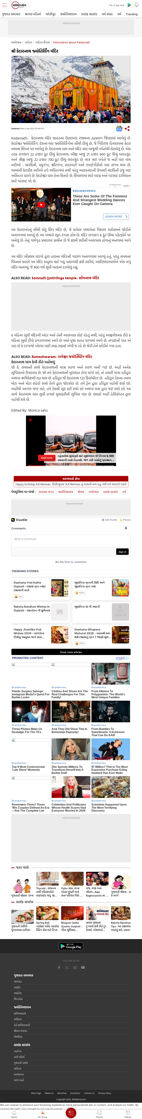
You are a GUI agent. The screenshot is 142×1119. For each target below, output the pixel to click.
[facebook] (59, 967)
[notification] (136, 4)
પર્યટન (28, 42)
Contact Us (89, 1093)
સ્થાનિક (18, 993)
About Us (49, 1093)
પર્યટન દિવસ (43, 42)
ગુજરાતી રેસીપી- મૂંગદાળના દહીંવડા (20, 928)
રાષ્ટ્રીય (17, 987)
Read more (46, 457)
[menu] (5, 5)
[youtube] (75, 967)
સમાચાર (18, 982)
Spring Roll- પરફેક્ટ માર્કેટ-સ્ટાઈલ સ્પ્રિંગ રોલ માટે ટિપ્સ (47, 926)
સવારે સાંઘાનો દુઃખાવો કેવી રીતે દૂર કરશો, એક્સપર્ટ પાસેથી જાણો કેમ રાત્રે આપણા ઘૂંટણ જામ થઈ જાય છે (97, 926)
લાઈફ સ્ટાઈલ (89, 14)
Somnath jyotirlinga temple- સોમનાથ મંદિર (65, 278)
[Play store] (129, 4)
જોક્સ (81, 492)
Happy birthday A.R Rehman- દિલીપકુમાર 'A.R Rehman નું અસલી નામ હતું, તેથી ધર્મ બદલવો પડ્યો (71, 484)
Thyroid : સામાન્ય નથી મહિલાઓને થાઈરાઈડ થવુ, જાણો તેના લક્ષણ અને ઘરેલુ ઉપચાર (47, 891)
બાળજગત (19, 1074)
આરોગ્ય (17, 1051)
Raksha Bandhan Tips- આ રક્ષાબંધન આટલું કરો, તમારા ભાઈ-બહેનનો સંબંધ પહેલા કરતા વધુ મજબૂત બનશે (121, 926)
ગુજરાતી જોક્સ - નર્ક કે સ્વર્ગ (121, 893)
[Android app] (71, 946)
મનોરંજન (16, 42)
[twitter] (67, 967)
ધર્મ (119, 14)
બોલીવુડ (51, 14)
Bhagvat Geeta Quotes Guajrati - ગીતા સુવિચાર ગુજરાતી (71, 926)
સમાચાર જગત (46, 492)
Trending (132, 14)
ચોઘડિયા (18, 1037)
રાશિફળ (18, 1019)
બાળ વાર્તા (19, 1080)
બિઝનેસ (18, 999)
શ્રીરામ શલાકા (20, 1031)
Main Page (36, 1093)
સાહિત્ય (17, 1069)
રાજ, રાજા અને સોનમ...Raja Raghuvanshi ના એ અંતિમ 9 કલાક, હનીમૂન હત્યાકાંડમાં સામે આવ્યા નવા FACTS (97, 891)
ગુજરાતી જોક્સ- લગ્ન (22, 895)
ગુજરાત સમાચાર (11, 14)
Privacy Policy (104, 1093)
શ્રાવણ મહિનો (33, 14)
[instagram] (83, 967)
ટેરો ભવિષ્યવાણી (22, 1025)
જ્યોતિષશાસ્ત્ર (68, 14)
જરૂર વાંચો (22, 867)
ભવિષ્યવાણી (20, 1014)
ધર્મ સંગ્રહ (107, 14)
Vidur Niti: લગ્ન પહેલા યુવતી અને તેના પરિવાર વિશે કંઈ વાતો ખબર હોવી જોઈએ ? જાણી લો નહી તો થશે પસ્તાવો (72, 891)
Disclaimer (75, 1093)
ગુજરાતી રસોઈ (21, 1063)
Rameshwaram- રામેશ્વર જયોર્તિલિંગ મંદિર (62, 356)
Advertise (61, 1093)
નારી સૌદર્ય (19, 1057)
